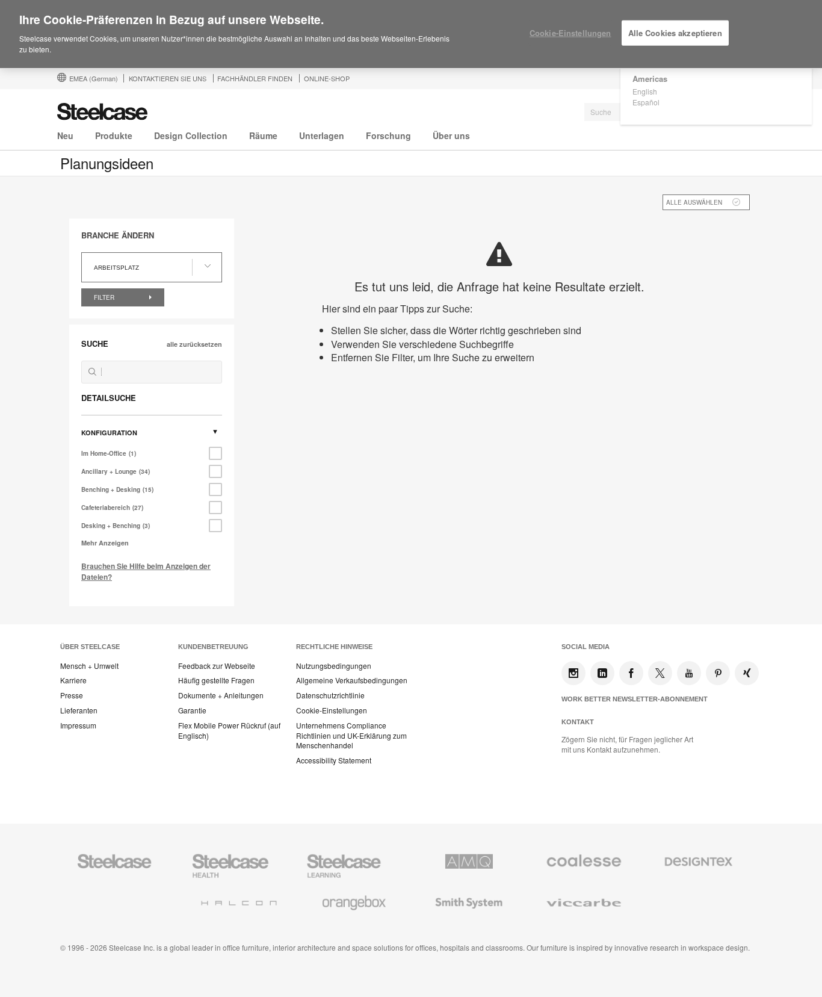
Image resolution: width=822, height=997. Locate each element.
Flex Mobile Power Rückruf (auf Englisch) (229, 731)
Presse (71, 695)
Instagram (573, 673)
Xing (747, 673)
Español (646, 102)
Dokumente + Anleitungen (221, 695)
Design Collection (190, 135)
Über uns (451, 135)
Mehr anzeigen (105, 542)
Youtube (689, 673)
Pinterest (718, 673)
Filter (105, 297)
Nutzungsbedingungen (333, 666)
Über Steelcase (90, 646)
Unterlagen (321, 135)
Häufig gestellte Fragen (216, 680)
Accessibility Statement (333, 760)
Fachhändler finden (254, 78)
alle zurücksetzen (194, 344)
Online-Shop (327, 78)
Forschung (388, 135)
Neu (65, 135)
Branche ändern (117, 235)
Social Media (585, 646)
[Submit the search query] (92, 372)
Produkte (113, 135)
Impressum (78, 725)
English (644, 91)
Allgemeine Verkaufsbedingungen (351, 680)
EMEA (93, 78)
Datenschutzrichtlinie (330, 695)
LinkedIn (602, 673)
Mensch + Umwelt (89, 666)
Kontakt (577, 721)
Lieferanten (78, 710)
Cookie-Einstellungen (331, 710)
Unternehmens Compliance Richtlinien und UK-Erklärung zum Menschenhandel (351, 736)
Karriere (73, 680)
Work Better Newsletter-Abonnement (634, 699)
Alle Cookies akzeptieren (675, 33)
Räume (263, 135)
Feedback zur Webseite (216, 666)
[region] (411, 34)
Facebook (631, 673)
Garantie (192, 710)
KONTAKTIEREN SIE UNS (167, 78)
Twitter (660, 673)
